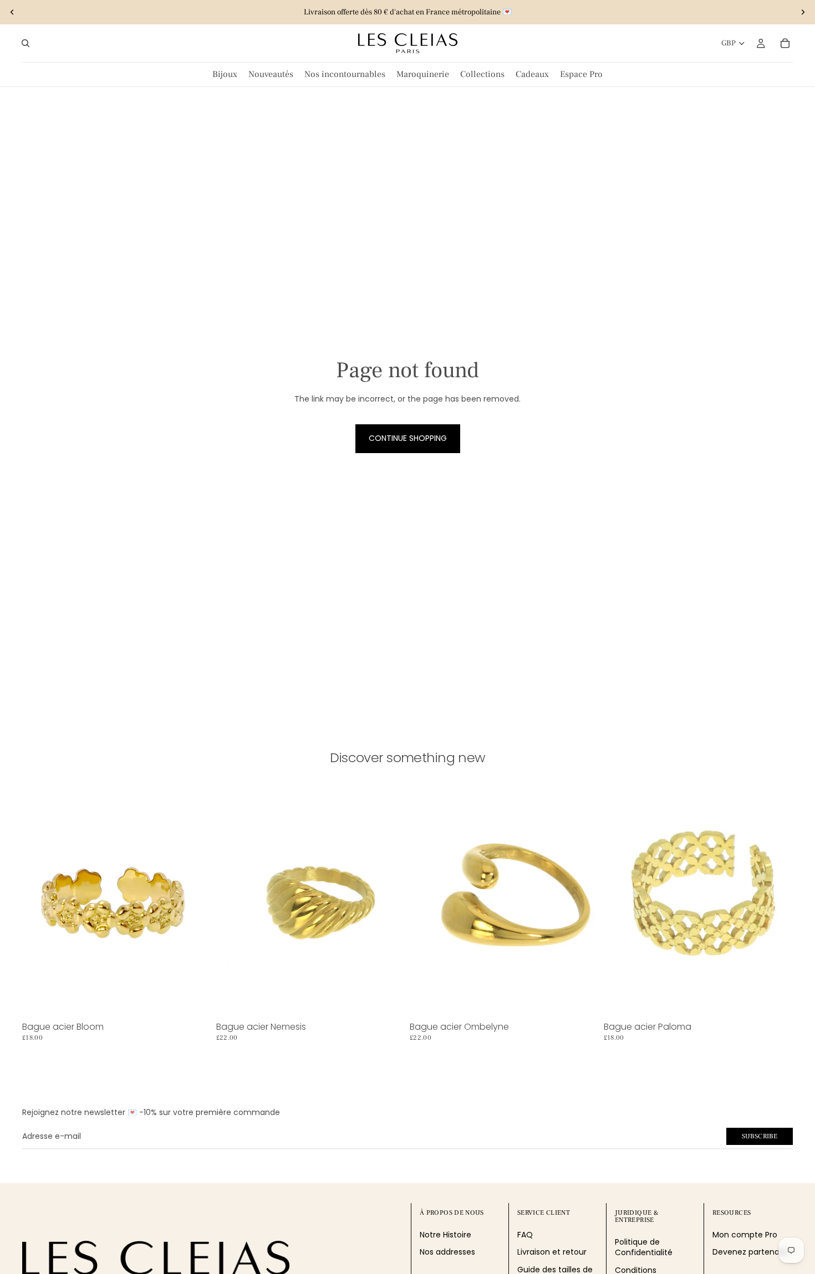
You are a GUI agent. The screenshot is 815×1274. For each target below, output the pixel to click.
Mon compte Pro (744, 1234)
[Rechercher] (25, 43)
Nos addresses (447, 1251)
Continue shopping (408, 438)
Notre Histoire (445, 1234)
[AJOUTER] (195, 1000)
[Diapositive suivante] (803, 12)
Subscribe (759, 1136)
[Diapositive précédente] (12, 12)
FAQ (525, 1234)
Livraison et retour (552, 1251)
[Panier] (785, 43)
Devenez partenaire (750, 1251)
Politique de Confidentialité (644, 1247)
